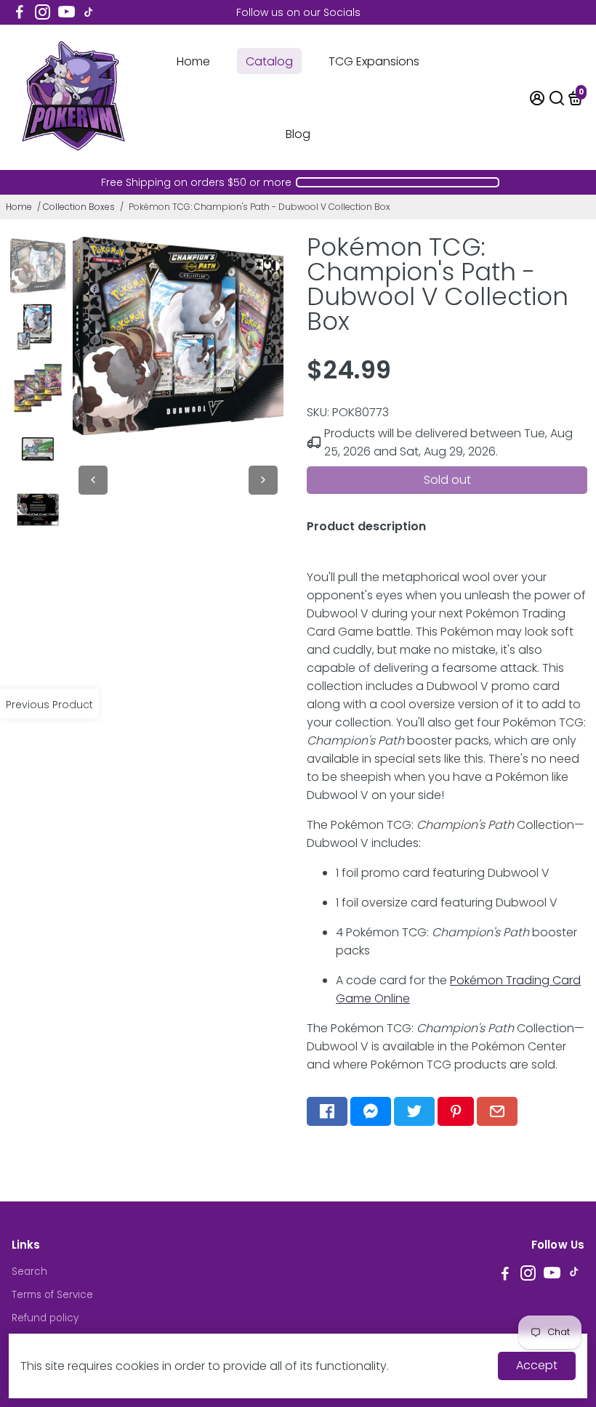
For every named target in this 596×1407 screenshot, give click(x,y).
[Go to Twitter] (414, 1111)
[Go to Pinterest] (456, 1111)
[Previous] (93, 480)
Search (29, 1271)
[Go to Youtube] (66, 12)
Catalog (269, 61)
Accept (536, 1365)
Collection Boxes (79, 206)
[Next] (263, 480)
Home (193, 61)
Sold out (447, 479)
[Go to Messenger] (370, 1111)
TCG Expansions (374, 61)
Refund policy (45, 1318)
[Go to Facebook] (20, 12)
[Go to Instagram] (42, 12)
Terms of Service (52, 1295)
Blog (298, 134)
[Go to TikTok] (88, 12)
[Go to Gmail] (497, 1111)
